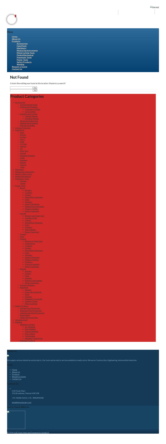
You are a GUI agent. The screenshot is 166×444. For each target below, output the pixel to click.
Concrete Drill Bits (32, 109)
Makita (23, 269)
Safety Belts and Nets (29, 317)
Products (16, 41)
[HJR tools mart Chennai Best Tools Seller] (154, 7)
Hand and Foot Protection (31, 310)
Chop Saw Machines (33, 292)
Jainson (23, 146)
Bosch (22, 188)
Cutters (28, 195)
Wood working (31, 303)
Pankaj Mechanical (25, 55)
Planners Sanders (32, 209)
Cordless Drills (31, 218)
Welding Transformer (34, 338)
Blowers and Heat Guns (34, 216)
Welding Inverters (27, 324)
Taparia (23, 165)
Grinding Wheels (32, 118)
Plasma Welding (31, 331)
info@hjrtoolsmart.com (21, 402)
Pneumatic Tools (24, 57)
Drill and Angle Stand (28, 105)
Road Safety (25, 315)
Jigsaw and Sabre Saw (29, 121)
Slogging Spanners (27, 155)
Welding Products (27, 341)
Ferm (22, 236)
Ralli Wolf (24, 287)
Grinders (28, 202)
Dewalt (23, 213)
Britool (23, 135)
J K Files (23, 144)
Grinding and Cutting (28, 114)
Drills (27, 199)
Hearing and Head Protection (32, 313)
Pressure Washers (32, 264)
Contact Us (17, 69)
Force (22, 139)
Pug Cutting (30, 334)
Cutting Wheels (31, 116)
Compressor (30, 243)
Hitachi (23, 239)
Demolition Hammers (34, 197)
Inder (22, 142)
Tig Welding (30, 336)
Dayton (23, 137)
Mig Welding (30, 329)
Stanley (23, 162)
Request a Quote (19, 67)
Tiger (22, 167)
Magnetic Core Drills (33, 299)
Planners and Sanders (33, 280)
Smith (22, 158)
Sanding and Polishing (29, 123)
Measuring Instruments (27, 50)
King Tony (24, 151)
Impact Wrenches (32, 204)
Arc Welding (30, 327)
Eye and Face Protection (30, 308)
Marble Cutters (31, 301)
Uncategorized (21, 320)
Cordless (28, 192)
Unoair (23, 183)
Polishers (28, 262)
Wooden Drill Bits (27, 125)
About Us (16, 39)
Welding (20, 64)
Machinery (21, 48)
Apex (22, 132)
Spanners (23, 160)
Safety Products (24, 62)
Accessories (22, 43)
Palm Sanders (30, 229)
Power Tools (22, 60)
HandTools (22, 46)
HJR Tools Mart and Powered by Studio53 (31, 432)
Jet (21, 148)
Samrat (23, 153)
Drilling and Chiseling (29, 107)
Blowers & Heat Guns (34, 241)
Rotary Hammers (32, 211)
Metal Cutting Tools (26, 53)
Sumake (23, 181)
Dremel (23, 234)
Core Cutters (30, 111)
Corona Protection (23, 128)
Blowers (28, 190)
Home (14, 36)
